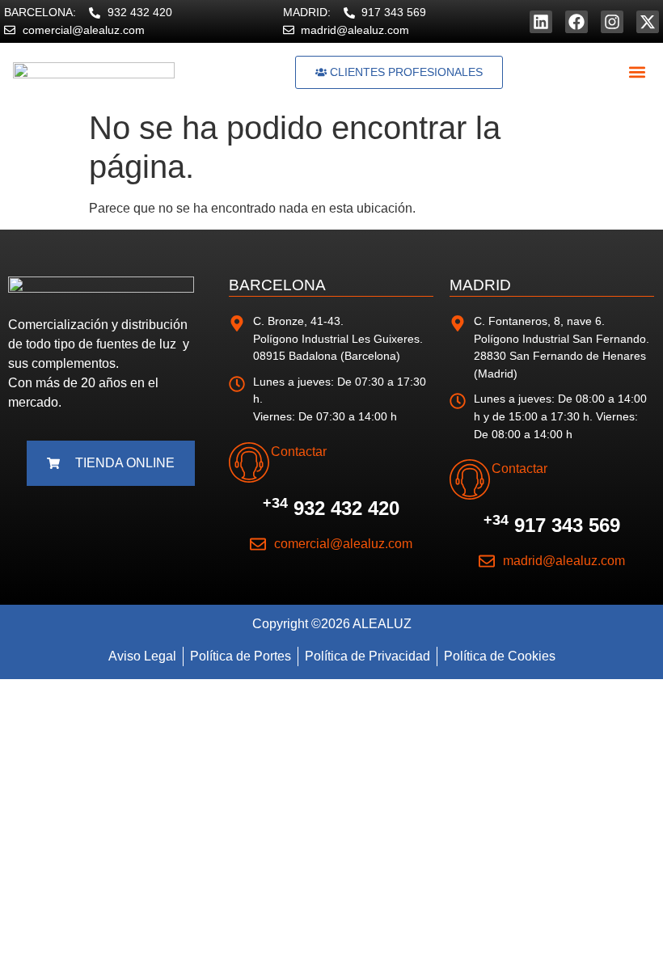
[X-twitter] (647, 22)
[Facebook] (576, 22)
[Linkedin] (541, 22)
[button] (636, 72)
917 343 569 (552, 525)
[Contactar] (249, 462)
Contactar (299, 451)
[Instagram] (612, 22)
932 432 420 (331, 508)
